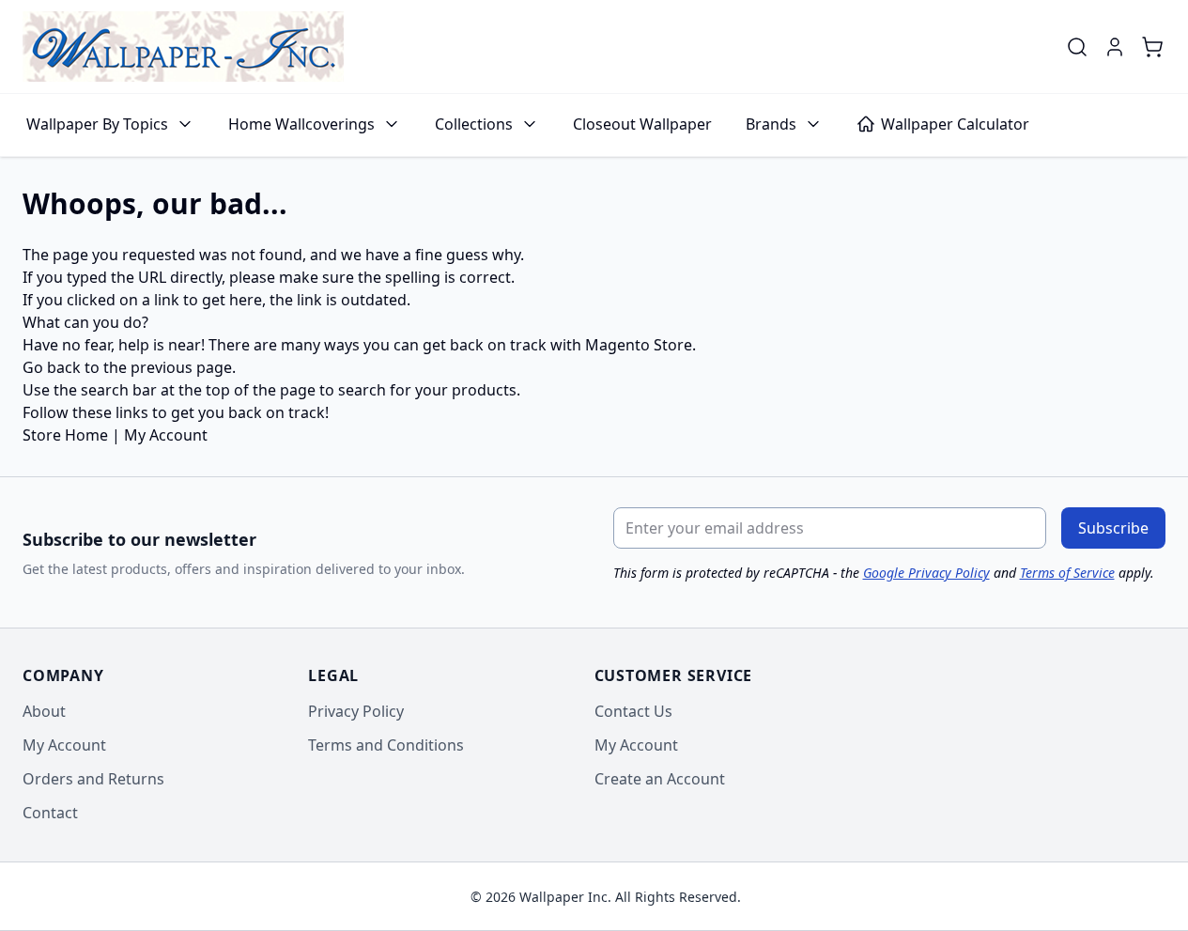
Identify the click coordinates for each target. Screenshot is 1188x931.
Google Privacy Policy (926, 573)
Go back (52, 367)
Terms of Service (1067, 573)
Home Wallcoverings (301, 124)
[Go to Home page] (183, 46)
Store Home (65, 435)
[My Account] (1115, 47)
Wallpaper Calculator (955, 124)
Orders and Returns (93, 778)
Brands (771, 124)
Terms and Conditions (386, 745)
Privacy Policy (356, 711)
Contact (50, 812)
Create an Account (659, 778)
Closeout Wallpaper (642, 124)
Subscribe (1113, 528)
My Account (166, 435)
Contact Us (633, 711)
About (44, 711)
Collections (474, 124)
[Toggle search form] (1077, 47)
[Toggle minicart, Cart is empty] (1152, 47)
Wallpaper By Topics (97, 124)
